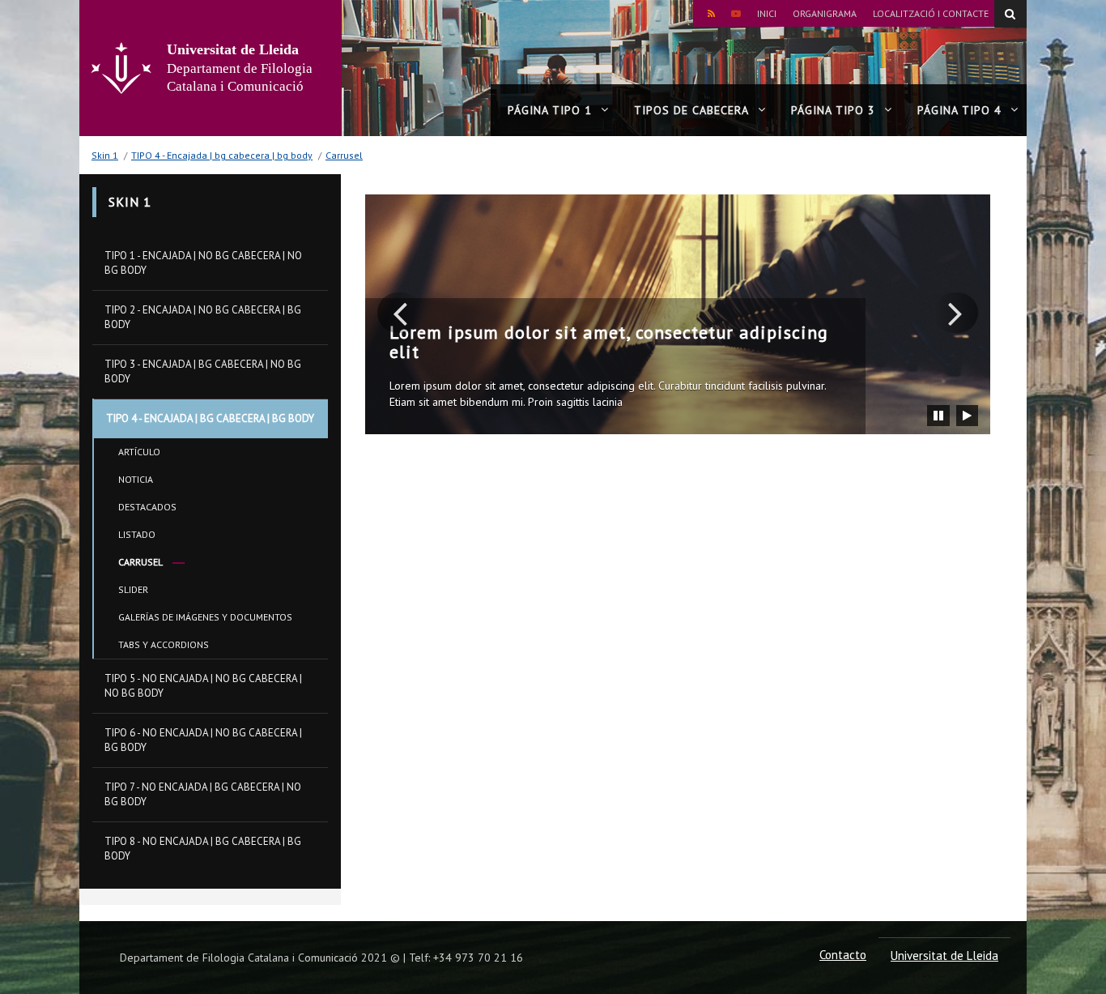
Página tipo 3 (833, 110)
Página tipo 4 (959, 110)
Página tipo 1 (550, 110)
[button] (399, 312)
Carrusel (344, 155)
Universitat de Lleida (944, 955)
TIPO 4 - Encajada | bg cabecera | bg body (222, 155)
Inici (766, 13)
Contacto (842, 954)
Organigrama (825, 13)
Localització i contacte (931, 13)
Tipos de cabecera (691, 110)
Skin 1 (104, 155)
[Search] (1010, 14)
